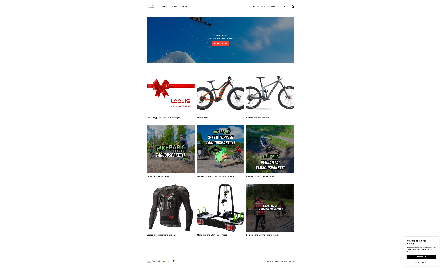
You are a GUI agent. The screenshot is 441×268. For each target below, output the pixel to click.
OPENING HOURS (220, 44)
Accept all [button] (421, 257)
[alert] (421, 251)
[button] (421, 262)
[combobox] (285, 6)
